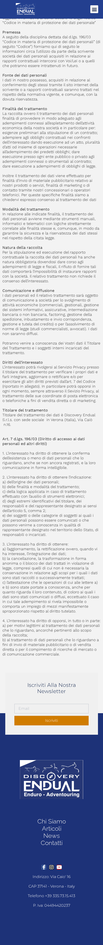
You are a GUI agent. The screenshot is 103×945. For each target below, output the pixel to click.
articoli (51, 828)
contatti (52, 842)
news (51, 835)
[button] (94, 9)
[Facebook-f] (43, 867)
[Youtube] (59, 867)
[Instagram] (51, 867)
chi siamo (51, 821)
